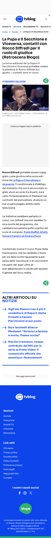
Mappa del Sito (11, 473)
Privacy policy (10, 452)
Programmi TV (30, 27)
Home (5, 32)
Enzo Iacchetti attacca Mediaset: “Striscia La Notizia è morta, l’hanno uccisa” (28, 331)
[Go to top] (45, 528)
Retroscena (9, 433)
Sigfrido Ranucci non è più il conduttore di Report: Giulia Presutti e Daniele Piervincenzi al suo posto (27, 315)
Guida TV (6, 27)
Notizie (17, 27)
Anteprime (8, 420)
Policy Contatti (11, 461)
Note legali (9, 469)
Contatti (7, 478)
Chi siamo (8, 448)
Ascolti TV (8, 424)
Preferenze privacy (12, 465)
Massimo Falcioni (15, 81)
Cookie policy (10, 456)
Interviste (8, 429)
